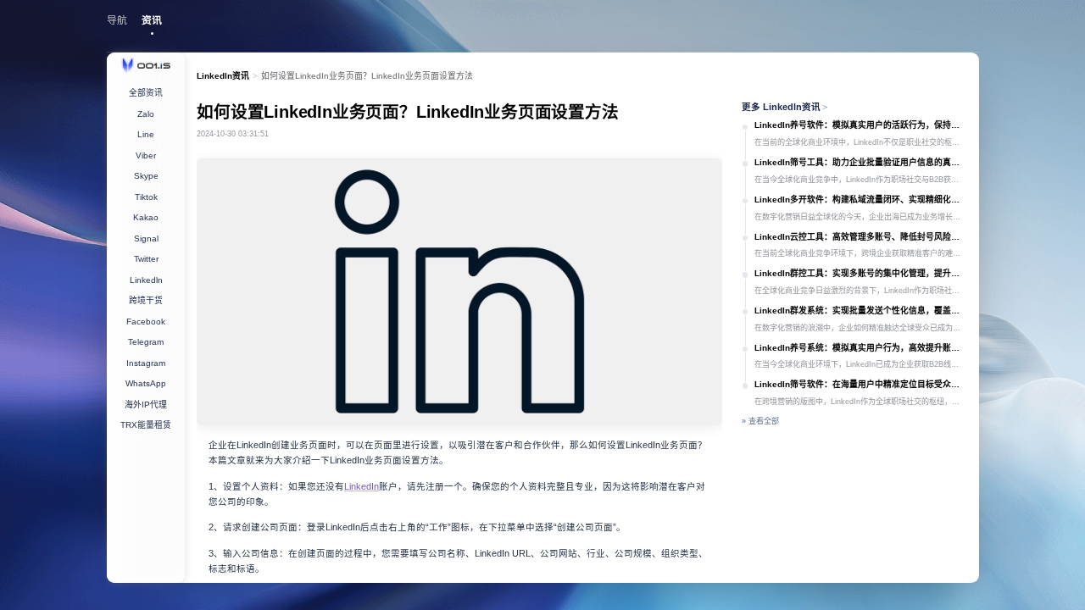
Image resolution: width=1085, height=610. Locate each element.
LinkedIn (361, 486)
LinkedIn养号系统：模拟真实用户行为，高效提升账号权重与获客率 (860, 347)
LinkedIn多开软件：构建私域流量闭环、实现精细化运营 (860, 199)
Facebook (145, 321)
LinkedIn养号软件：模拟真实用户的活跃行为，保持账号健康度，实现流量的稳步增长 (860, 125)
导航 (117, 20)
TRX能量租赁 (145, 425)
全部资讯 (146, 92)
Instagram (145, 363)
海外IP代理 (146, 404)
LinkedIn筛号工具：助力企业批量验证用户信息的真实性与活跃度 (860, 162)
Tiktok (146, 197)
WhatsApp (145, 383)
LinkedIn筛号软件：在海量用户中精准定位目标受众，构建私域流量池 (860, 384)
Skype (146, 175)
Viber (146, 155)
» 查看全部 (760, 421)
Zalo (145, 114)
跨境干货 (146, 300)
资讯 (152, 20)
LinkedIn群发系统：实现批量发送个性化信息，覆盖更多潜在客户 (860, 310)
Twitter (146, 258)
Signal (146, 238)
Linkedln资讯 (223, 75)
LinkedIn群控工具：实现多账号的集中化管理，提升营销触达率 (860, 273)
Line (145, 134)
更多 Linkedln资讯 (785, 107)
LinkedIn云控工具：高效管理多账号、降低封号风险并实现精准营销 (860, 236)
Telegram (146, 342)
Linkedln (146, 280)
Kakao (146, 217)
